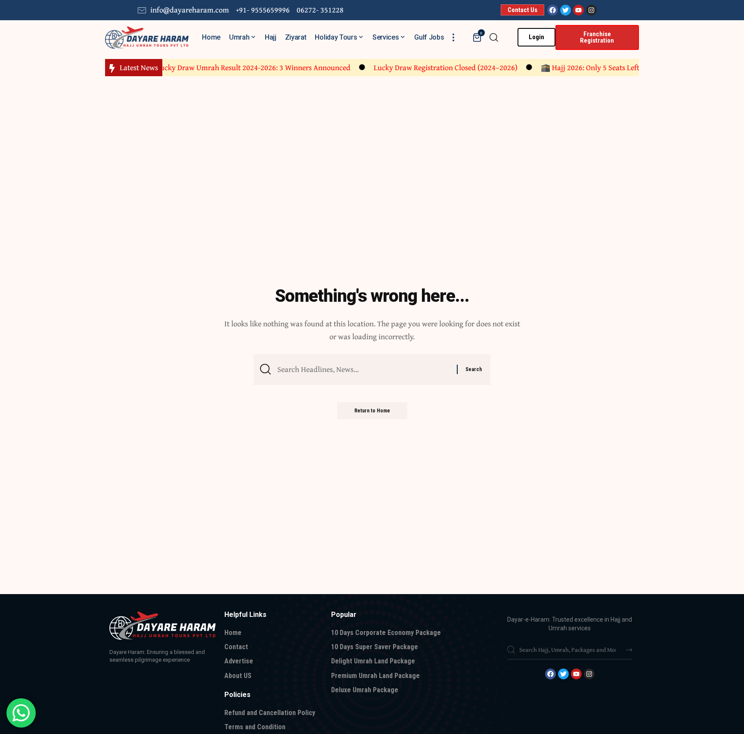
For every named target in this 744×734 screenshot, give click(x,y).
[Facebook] (552, 10)
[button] (453, 37)
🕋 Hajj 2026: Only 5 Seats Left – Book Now (600, 67)
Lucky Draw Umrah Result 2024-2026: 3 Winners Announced (244, 67)
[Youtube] (578, 10)
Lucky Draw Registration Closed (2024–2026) (436, 67)
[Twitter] (565, 10)
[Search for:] (364, 369)
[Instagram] (591, 10)
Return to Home (372, 411)
